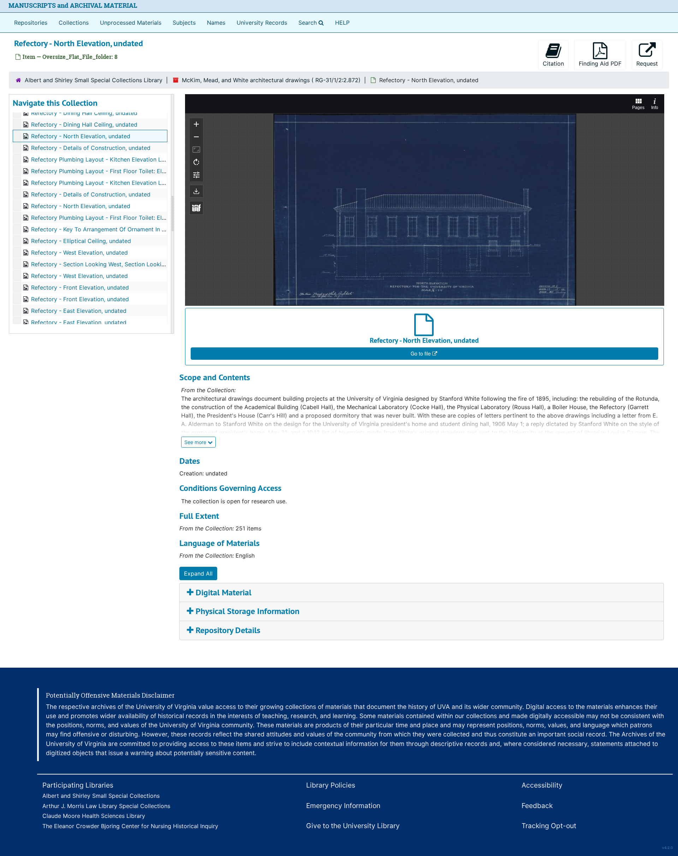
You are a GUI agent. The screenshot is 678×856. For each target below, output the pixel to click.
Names (216, 22)
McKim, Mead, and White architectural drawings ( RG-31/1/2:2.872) (271, 80)
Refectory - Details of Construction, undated (90, 147)
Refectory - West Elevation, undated (79, 252)
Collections (74, 22)
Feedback (537, 805)
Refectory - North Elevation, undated (80, 136)
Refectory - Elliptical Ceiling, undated (81, 240)
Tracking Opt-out (549, 825)
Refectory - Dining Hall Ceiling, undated (84, 112)
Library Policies (330, 785)
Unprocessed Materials (130, 22)
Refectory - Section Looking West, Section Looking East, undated (119, 264)
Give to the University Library (353, 825)
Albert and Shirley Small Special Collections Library (93, 80)
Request (647, 63)
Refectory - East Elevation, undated (78, 310)
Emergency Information (343, 805)
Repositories (30, 22)
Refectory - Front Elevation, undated (80, 287)
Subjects (184, 22)
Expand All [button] (198, 573)
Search (312, 22)
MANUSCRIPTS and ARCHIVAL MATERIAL (72, 5)
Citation (553, 63)
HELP (342, 22)
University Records (262, 22)
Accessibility (542, 785)
